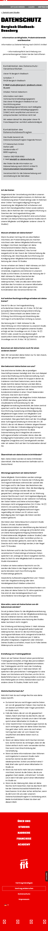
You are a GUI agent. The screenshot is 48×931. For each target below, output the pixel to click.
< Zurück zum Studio (10, 12)
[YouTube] (44, 922)
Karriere (24, 833)
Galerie (31, 7)
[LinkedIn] (31, 922)
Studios (24, 827)
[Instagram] (18, 922)
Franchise (24, 839)
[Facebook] (4, 922)
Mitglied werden (18, 7)
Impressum (24, 899)
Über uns (24, 821)
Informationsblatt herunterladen (18, 169)
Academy (24, 845)
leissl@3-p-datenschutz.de (22, 159)
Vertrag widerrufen (24, 888)
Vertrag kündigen (24, 883)
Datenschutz (24, 894)
